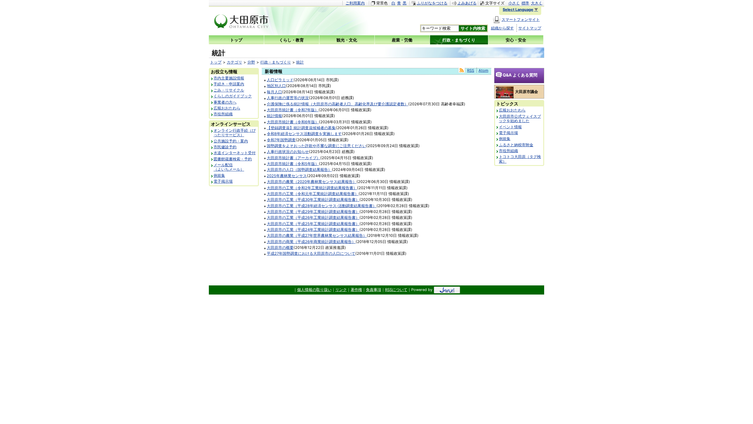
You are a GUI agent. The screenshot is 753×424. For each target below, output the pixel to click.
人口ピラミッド (280, 80)
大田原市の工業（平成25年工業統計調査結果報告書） (313, 224)
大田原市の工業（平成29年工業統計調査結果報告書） (313, 211)
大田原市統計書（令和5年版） (293, 164)
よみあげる (467, 3)
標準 (525, 3)
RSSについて (396, 289)
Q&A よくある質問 (520, 74)
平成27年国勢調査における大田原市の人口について (311, 253)
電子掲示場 (223, 181)
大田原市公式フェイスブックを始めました (520, 118)
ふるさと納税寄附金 (516, 145)
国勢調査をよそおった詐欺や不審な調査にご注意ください (316, 146)
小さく (514, 3)
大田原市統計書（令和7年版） (293, 110)
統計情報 (274, 116)
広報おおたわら (227, 108)
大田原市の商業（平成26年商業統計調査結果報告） (311, 242)
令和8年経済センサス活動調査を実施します (304, 134)
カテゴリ (234, 62)
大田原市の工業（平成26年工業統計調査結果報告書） (313, 217)
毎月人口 (274, 92)
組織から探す (502, 28)
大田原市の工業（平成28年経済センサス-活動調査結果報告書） (321, 206)
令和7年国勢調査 (281, 140)
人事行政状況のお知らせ (288, 151)
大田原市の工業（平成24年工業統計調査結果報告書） (313, 229)
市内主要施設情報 (229, 78)
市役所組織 (223, 114)
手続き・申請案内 (229, 84)
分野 (251, 62)
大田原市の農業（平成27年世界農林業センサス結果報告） (317, 235)
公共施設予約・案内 (231, 141)
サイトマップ (529, 28)
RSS (470, 70)
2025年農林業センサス (287, 176)
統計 (300, 62)
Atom (483, 70)
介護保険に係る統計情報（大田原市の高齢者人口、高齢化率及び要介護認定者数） (337, 104)
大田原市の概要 (280, 247)
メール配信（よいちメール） (229, 167)
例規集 (219, 175)
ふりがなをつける (432, 3)
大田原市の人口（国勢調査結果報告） (299, 169)
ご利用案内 (355, 3)
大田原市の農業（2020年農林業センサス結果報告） (311, 181)
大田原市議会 (526, 91)
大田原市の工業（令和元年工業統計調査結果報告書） (313, 194)
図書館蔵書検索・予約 (233, 159)
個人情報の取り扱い (314, 289)
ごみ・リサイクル (229, 90)
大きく (536, 3)
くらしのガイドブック (233, 96)
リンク (341, 289)
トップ (215, 62)
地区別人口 (276, 86)
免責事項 (373, 289)
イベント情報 (510, 127)
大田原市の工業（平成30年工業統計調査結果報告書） (313, 199)
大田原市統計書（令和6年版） (293, 122)
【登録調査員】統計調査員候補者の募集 (301, 128)
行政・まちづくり (275, 62)
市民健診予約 (225, 147)
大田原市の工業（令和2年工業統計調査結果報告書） (312, 188)
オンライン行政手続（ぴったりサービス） (235, 132)
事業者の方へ (225, 102)
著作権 (356, 289)
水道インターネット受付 (235, 153)
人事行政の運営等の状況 (288, 98)
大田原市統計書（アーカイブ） (293, 158)
